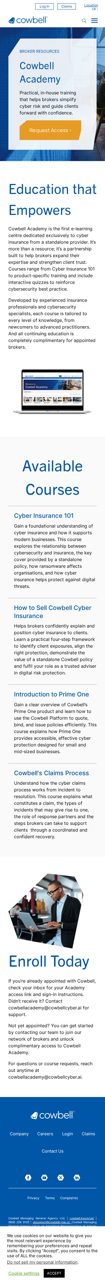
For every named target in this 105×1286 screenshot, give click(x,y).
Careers (45, 1134)
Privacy (33, 1198)
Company (19, 1134)
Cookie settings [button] (23, 1273)
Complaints (69, 1198)
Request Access (48, 130)
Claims (66, 6)
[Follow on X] (60, 1177)
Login (67, 1134)
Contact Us (53, 1151)
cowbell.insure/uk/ (82, 1218)
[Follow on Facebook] (28, 1177)
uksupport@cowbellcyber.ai (51, 1222)
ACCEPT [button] (54, 1273)
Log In (44, 6)
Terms (50, 1198)
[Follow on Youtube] (44, 1177)
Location (91, 5)
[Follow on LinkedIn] (77, 1177)
